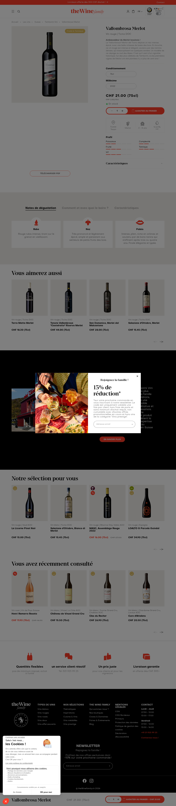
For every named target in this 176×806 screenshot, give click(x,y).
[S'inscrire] (132, 424)
